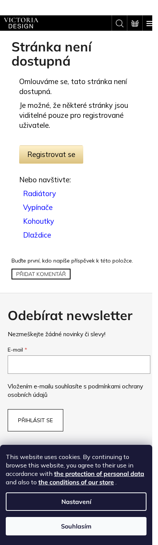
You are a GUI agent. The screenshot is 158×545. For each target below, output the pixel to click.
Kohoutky (38, 221)
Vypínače (38, 207)
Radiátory (39, 193)
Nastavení (76, 501)
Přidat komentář (41, 274)
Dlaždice (37, 234)
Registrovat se (51, 154)
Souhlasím (76, 526)
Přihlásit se (35, 420)
